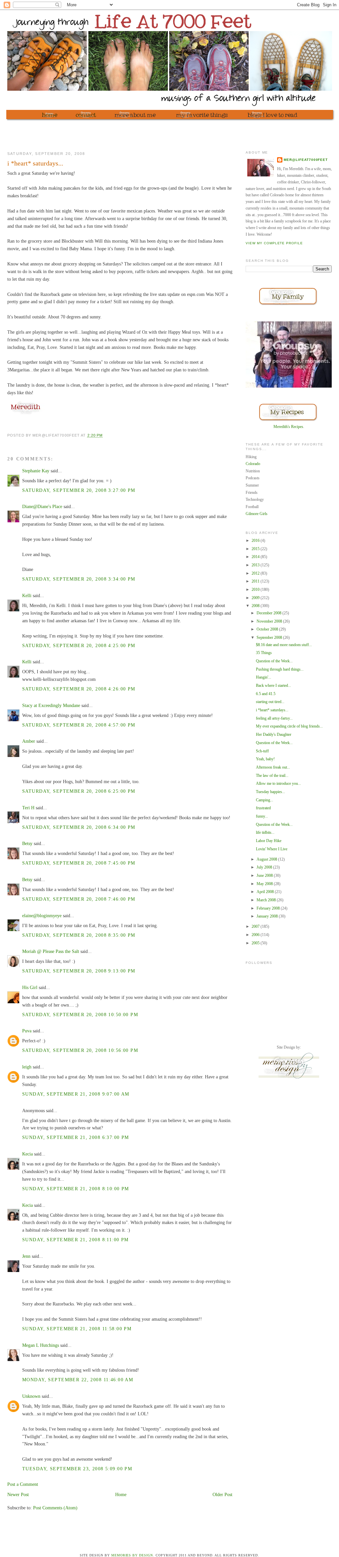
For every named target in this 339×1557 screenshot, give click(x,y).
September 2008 (270, 637)
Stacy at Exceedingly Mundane (51, 705)
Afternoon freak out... (273, 767)
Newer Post (18, 1494)
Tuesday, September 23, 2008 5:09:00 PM (77, 1468)
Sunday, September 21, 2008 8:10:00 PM (75, 1188)
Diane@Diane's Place (42, 506)
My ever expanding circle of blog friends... (289, 726)
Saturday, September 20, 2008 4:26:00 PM (78, 688)
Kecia (27, 1153)
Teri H (28, 807)
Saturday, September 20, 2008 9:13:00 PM (78, 970)
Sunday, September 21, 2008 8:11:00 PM (75, 1239)
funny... (262, 816)
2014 (256, 556)
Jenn (26, 1256)
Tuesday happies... (270, 791)
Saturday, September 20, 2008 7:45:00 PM (78, 863)
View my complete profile (274, 243)
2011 (256, 581)
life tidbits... (265, 832)
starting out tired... (270, 701)
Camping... (264, 800)
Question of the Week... (274, 661)
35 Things (264, 652)
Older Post (222, 1494)
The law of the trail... (272, 775)
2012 (256, 573)
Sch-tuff (262, 751)
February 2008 (269, 908)
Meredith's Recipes (288, 426)
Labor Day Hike (268, 840)
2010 (256, 589)
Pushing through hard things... (280, 669)
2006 (256, 934)
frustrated (263, 808)
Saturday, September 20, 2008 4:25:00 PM (78, 645)
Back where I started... (273, 685)
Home (120, 1494)
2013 (256, 565)
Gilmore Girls (256, 513)
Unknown (31, 1396)
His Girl (29, 987)
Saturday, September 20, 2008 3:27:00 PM (78, 490)
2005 (256, 943)
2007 (256, 926)
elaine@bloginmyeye (42, 915)
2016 (256, 540)
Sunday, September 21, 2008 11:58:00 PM (76, 1328)
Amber (28, 741)
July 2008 (265, 867)
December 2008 (269, 613)
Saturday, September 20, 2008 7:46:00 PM (78, 899)
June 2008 (265, 875)
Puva (26, 1030)
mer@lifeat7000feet (306, 160)
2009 (256, 597)
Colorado (253, 463)
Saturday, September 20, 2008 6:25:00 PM (78, 791)
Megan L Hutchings (40, 1345)
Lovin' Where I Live (271, 849)
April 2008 (266, 891)
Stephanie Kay (35, 470)
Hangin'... (263, 677)
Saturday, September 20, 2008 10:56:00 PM (80, 1050)
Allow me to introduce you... (278, 783)
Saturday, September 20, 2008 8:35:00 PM (78, 935)
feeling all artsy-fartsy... (274, 718)
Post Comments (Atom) (55, 1507)
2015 (256, 548)
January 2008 (268, 916)
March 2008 (267, 900)
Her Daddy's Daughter (273, 734)
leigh (26, 1066)
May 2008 (265, 883)
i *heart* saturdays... (272, 710)
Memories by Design (132, 1555)
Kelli (26, 595)
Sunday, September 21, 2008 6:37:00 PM (75, 1137)
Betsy (27, 843)
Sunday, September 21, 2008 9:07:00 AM (75, 1094)
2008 (256, 605)
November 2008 (270, 621)
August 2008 (267, 859)
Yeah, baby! (265, 759)
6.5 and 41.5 (265, 693)
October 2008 (268, 629)
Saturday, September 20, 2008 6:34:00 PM (78, 827)
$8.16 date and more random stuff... (284, 644)
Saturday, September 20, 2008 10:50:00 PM (80, 1014)
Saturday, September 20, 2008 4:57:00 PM (78, 725)
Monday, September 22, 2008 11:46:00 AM (77, 1379)
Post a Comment (22, 1484)
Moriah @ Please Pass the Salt (50, 951)
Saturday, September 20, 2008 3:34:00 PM (78, 579)
